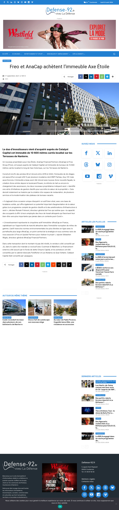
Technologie (100, 279)
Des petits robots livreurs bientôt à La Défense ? (104, 285)
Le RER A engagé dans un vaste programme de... (105, 231)
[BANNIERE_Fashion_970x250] (59, 34)
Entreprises (33, 317)
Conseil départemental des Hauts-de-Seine (106, 381)
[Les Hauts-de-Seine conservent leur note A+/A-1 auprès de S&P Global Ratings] (88, 383)
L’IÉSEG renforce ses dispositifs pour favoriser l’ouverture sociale (105, 271)
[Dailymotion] (28, 2)
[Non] (116, 504)
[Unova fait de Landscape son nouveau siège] (39, 307)
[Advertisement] (45, 278)
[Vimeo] (32, 2)
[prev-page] (83, 293)
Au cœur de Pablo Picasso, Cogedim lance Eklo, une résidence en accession (65, 322)
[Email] (58, 264)
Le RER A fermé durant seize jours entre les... (105, 258)
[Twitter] (8, 2)
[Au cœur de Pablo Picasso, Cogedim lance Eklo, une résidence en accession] (65, 307)
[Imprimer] (64, 264)
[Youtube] (25, 2)
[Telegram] (107, 76)
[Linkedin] (11, 2)
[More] (112, 76)
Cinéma (98, 239)
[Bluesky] (18, 2)
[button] (114, 54)
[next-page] (86, 293)
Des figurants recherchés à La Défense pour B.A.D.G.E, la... (106, 245)
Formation (99, 265)
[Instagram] (21, 2)
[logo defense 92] (60, 11)
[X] (86, 76)
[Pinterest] (96, 76)
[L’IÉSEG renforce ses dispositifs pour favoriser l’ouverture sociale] (88, 267)
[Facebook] (4, 2)
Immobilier (7, 61)
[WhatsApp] (102, 76)
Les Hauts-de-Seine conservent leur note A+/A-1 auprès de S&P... (106, 387)
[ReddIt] (53, 264)
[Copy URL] (69, 264)
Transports (100, 226)
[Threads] (15, 2)
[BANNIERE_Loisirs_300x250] (59, 477)
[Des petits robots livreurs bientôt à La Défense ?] (88, 282)
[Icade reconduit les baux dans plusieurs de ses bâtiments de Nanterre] (14, 307)
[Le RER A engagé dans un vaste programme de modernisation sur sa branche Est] (88, 229)
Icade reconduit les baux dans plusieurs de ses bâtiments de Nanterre (13, 322)
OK (60, 506)
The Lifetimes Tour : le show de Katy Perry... (105, 412)
